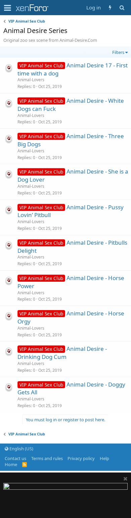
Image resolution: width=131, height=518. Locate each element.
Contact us (15, 458)
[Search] (122, 7)
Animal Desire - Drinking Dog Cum (62, 353)
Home (11, 464)
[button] (7, 7)
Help (104, 458)
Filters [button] (118, 52)
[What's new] (110, 7)
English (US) (20, 449)
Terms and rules (47, 458)
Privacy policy (81, 458)
